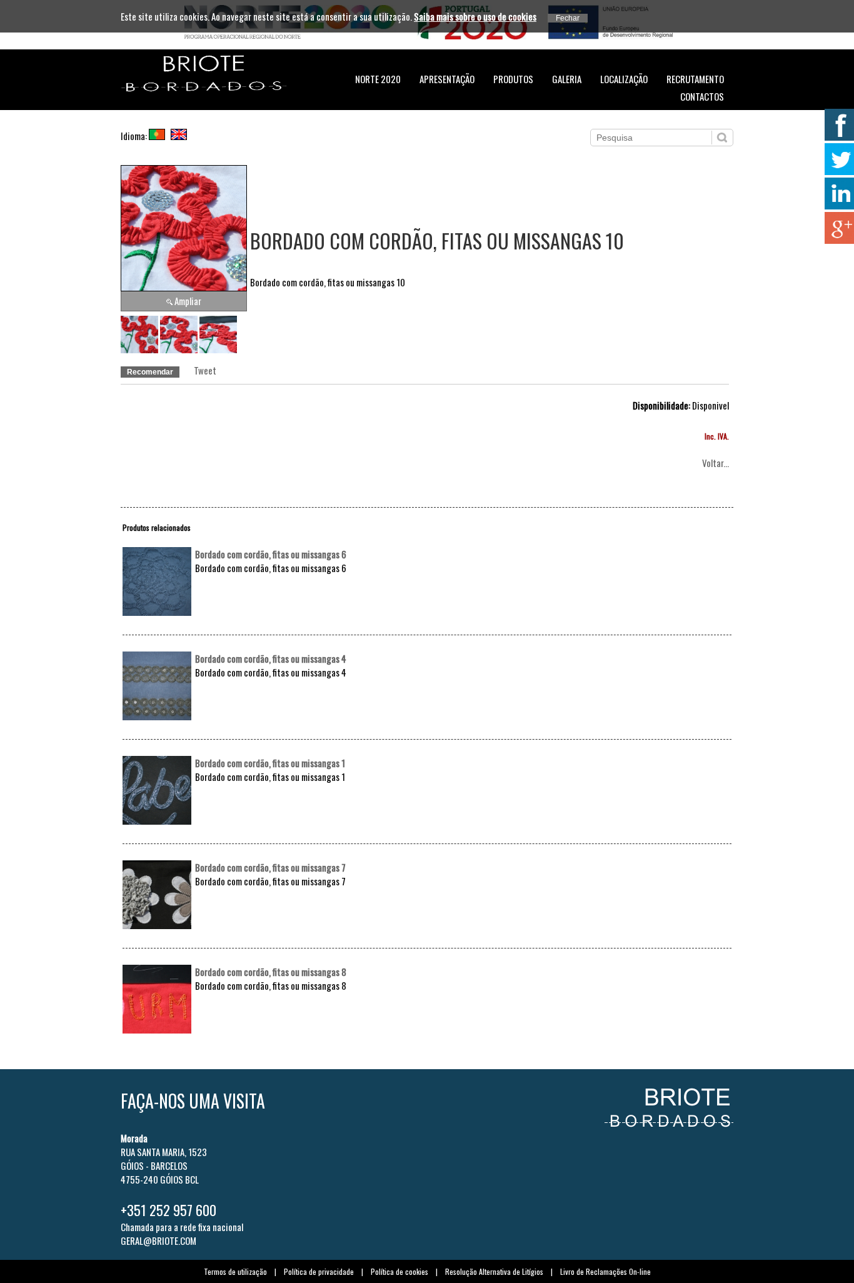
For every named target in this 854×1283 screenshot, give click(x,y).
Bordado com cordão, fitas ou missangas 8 (270, 972)
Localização (624, 79)
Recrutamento (695, 79)
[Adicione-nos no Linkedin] (838, 193)
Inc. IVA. (717, 436)
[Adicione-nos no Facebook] (838, 125)
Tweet (205, 370)
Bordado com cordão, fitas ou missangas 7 (270, 867)
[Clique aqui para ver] (157, 611)
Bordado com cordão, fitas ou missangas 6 (270, 554)
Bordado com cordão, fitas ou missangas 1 (270, 763)
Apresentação (447, 79)
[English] (181, 136)
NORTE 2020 (378, 79)
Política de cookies (399, 1271)
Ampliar (187, 301)
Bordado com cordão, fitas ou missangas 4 (270, 658)
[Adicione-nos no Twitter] (838, 159)
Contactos (702, 96)
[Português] (159, 136)
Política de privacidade (319, 1271)
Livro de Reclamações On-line (605, 1271)
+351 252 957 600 (168, 1210)
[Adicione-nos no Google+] (838, 228)
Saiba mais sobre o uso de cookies (475, 16)
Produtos (513, 79)
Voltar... (715, 463)
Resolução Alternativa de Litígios (494, 1271)
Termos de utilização (235, 1271)
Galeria (566, 79)
